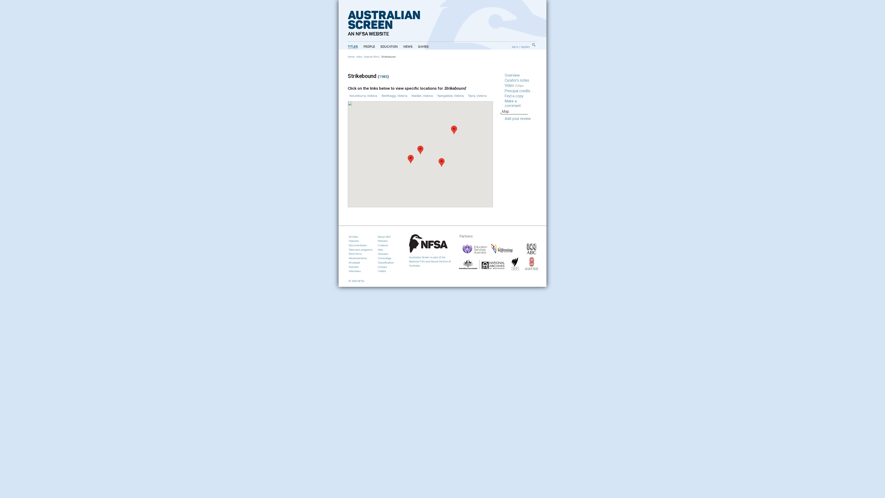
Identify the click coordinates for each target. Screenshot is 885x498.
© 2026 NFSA (356, 281)
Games (423, 46)
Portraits (354, 267)
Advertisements (358, 258)
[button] (420, 150)
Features (354, 241)
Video (514, 85)
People (369, 46)
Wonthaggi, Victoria (394, 96)
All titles (353, 236)
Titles (353, 46)
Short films (355, 253)
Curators (383, 245)
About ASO (384, 236)
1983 (383, 76)
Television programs (360, 249)
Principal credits (517, 91)
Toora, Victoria (477, 96)
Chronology (384, 258)
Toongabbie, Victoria (450, 96)
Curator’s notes (517, 80)
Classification (386, 262)
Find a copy (514, 96)
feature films (372, 56)
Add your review (518, 118)
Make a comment (513, 103)
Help (380, 249)
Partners (383, 241)
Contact (382, 267)
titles (360, 56)
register (525, 46)
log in (515, 46)
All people (354, 262)
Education (389, 46)
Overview (512, 75)
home (351, 56)
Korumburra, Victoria (363, 96)
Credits (382, 271)
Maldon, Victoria (422, 96)
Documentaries (358, 245)
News (408, 46)
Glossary (383, 253)
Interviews (355, 271)
